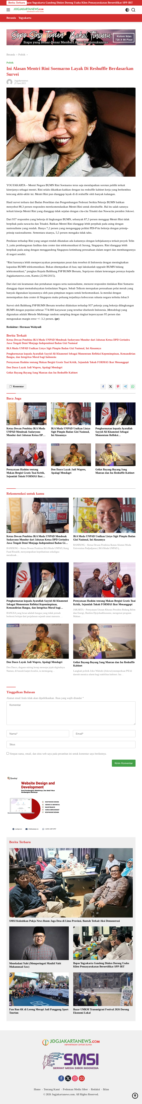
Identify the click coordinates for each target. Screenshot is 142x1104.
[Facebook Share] (103, 386)
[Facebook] (61, 1078)
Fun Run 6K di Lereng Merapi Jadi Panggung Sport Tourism (38, 1011)
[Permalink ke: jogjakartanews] (9, 82)
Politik (9, 62)
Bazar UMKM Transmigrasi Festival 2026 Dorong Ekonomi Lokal (101, 1011)
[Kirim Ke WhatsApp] (133, 386)
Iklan (106, 1089)
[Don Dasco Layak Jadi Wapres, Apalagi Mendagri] (71, 454)
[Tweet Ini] (110, 386)
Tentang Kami (52, 1089)
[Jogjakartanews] (28, 10)
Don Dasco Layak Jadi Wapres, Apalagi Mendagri (34, 367)
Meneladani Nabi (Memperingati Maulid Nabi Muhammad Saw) (35, 965)
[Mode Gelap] (127, 10)
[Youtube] (82, 1078)
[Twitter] (68, 1078)
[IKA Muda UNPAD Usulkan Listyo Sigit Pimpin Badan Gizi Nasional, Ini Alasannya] (71, 413)
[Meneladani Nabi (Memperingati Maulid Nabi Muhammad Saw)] (39, 943)
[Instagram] (75, 1078)
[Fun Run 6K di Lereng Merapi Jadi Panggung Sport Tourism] (39, 989)
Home (37, 1089)
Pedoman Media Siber (75, 1089)
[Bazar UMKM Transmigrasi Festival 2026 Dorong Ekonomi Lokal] (103, 989)
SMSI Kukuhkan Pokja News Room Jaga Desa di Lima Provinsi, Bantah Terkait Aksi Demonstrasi (64, 921)
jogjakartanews (21, 80)
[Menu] (8, 10)
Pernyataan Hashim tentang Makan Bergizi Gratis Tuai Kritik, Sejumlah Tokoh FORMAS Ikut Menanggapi (67, 362)
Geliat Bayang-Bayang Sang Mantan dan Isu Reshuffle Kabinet (42, 372)
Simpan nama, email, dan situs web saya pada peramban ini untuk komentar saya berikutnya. (58, 753)
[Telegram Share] (125, 386)
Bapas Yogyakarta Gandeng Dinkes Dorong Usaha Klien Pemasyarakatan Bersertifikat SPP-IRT (101, 965)
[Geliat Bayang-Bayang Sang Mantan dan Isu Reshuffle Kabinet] (115, 454)
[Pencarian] (133, 10)
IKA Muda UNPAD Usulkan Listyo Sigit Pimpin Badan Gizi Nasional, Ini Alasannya (53, 348)
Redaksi (95, 1089)
